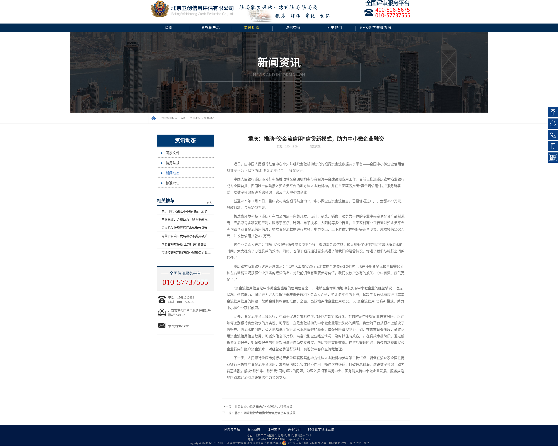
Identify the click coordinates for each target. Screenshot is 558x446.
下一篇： (259, 413)
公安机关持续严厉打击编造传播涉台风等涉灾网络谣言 (198, 228)
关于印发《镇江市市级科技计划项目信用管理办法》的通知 (201, 211)
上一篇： (257, 407)
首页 (169, 28)
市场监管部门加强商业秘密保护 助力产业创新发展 (196, 252)
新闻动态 (209, 118)
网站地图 (333, 443)
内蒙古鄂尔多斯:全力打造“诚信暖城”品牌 (189, 244)
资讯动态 (195, 118)
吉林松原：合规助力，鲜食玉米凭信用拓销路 (192, 219)
